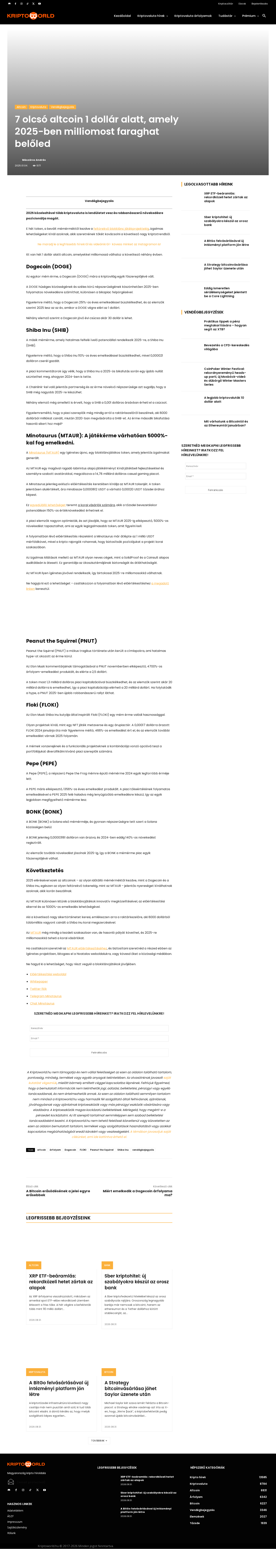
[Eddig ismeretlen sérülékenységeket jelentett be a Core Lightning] (191, 293)
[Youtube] (39, 4)
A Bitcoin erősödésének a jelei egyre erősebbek (58, 1193)
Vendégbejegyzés (62, 107)
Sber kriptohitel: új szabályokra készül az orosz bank (137, 1282)
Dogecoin (70, 1149)
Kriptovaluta (38, 107)
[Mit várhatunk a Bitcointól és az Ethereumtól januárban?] (191, 427)
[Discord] (9, 4)
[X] (33, 4)
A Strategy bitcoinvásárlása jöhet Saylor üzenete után (131, 1388)
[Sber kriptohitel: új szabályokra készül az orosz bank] (137, 1248)
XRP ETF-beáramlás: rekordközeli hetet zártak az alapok (61, 1282)
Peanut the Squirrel (102, 1149)
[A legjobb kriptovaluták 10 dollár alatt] (191, 403)
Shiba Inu (123, 1149)
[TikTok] (27, 4)
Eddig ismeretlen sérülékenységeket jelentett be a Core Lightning (225, 292)
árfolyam (55, 1149)
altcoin (41, 1149)
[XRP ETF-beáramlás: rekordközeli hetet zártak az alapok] (61, 1248)
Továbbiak (98, 1440)
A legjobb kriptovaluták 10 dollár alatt (224, 400)
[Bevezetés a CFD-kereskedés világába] (191, 350)
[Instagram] (21, 4)
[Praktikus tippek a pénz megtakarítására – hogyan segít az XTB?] (191, 327)
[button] (264, 15)
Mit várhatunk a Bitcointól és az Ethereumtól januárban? (226, 423)
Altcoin (21, 107)
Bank (107, 1265)
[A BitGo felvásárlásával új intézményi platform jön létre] (61, 1355)
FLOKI (83, 1149)
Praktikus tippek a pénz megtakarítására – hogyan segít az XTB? (225, 325)
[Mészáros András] (18, 160)
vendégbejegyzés (143, 1149)
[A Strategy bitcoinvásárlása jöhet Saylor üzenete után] (137, 1355)
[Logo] (47, 16)
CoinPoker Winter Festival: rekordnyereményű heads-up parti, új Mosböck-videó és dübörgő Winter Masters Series (225, 377)
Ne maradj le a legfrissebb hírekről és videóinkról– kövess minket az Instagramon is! (99, 244)
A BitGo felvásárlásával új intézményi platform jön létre (58, 1388)
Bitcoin (108, 1372)
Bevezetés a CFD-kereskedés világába (226, 347)
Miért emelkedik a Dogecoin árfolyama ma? (137, 1193)
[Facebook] (15, 4)
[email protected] (31, 1482)
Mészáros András (34, 160)
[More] (69, 185)
